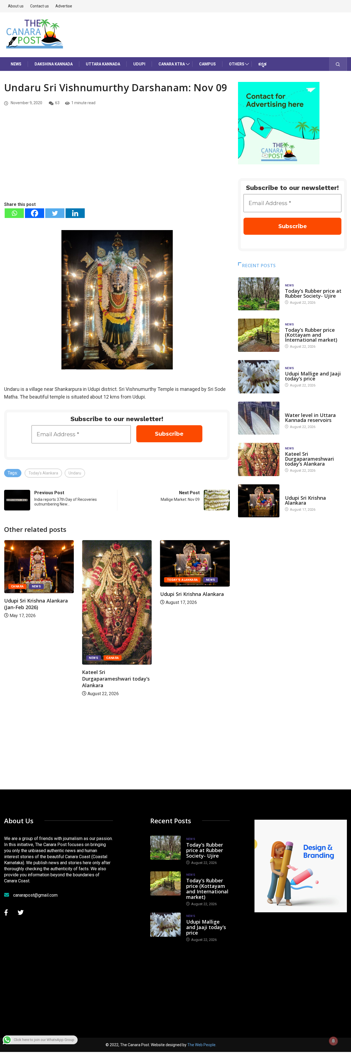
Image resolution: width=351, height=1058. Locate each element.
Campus (207, 64)
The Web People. (201, 1045)
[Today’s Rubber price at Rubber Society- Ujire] (258, 294)
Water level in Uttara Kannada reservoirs (310, 417)
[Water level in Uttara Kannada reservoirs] (258, 418)
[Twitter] (54, 213)
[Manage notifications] (333, 1041)
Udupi (139, 64)
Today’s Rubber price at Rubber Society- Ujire (313, 293)
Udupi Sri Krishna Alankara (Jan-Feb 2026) (36, 604)
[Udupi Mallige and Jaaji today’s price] (258, 376)
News (16, 64)
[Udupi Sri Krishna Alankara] (258, 501)
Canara (17, 586)
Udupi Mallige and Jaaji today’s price (313, 376)
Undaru (75, 473)
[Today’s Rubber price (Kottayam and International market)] (258, 335)
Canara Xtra (171, 64)
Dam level (293, 409)
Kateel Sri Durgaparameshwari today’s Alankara (116, 679)
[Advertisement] (117, 159)
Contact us (39, 6)
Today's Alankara (43, 473)
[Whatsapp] (14, 213)
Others (236, 64)
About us (16, 6)
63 (57, 103)
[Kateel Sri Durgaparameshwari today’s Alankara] (258, 459)
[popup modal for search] (338, 64)
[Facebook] (34, 213)
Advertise (63, 6)
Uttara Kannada (103, 64)
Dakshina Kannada (54, 64)
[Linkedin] (75, 213)
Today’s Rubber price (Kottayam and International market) (311, 335)
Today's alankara (182, 580)
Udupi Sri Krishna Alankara (192, 594)
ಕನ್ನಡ (262, 64)
